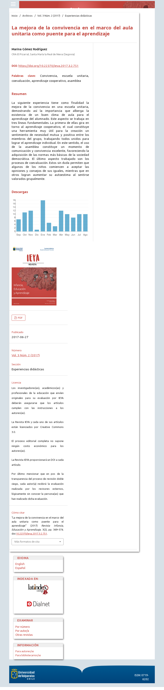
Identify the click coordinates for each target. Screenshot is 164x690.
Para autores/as (24, 651)
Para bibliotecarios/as (28, 655)
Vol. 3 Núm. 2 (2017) (48, 15)
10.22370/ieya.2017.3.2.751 (31, 533)
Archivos (27, 15)
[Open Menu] (13, 4)
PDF (20, 317)
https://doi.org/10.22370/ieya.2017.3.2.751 (48, 65)
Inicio (15, 15)
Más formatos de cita (26, 541)
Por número (22, 626)
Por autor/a (22, 630)
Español (20, 568)
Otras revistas (24, 634)
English (20, 564)
